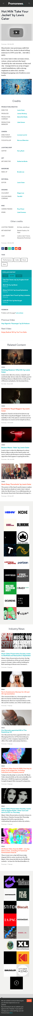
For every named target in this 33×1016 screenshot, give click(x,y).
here (11, 1013)
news (3, 651)
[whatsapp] (9, 248)
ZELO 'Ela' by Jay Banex (10, 285)
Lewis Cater (21, 110)
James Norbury (22, 113)
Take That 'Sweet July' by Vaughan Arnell (16, 280)
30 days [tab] (12, 276)
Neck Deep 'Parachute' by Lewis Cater (16, 484)
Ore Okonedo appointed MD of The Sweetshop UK (14, 731)
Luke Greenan (21, 212)
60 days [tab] (19, 276)
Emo (4, 264)
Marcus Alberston (22, 140)
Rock (24, 260)
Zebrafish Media (22, 117)
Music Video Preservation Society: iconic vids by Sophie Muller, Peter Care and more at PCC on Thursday (16, 810)
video (3, 367)
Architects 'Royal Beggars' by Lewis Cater (15, 410)
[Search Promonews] (29, 3)
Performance (7, 260)
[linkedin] (13, 248)
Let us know (19, 313)
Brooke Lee (20, 172)
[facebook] (2, 248)
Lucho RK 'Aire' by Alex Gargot (12, 301)
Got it (29, 1001)
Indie (17, 260)
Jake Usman (21, 122)
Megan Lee (20, 193)
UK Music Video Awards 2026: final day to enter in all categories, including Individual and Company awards (16, 770)
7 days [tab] (5, 276)
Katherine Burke (22, 161)
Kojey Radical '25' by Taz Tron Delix (14, 332)
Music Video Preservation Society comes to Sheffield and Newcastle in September (16, 654)
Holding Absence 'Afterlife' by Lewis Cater (15, 371)
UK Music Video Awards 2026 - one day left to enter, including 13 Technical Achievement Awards (15, 850)
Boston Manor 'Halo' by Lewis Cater (15, 447)
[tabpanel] (16, 291)
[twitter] (6, 248)
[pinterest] (19, 248)
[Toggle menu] (3, 3)
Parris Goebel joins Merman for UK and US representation (15, 693)
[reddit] (16, 248)
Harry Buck (20, 151)
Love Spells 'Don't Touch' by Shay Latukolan (16, 295)
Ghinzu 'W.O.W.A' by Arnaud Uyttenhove (15, 290)
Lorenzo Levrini (22, 135)
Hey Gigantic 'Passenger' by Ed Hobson (15, 323)
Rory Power (20, 209)
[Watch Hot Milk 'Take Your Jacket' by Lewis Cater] (16, 32)
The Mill (19, 196)
